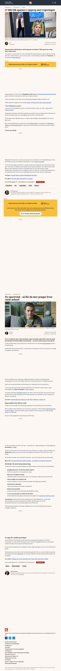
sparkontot (20, 554)
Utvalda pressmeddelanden (12, 643)
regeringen (22, 185)
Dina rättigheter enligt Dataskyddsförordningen (17, 652)
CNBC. (15, 447)
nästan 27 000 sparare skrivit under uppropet (39, 102)
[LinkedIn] (13, 638)
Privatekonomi (16, 7)
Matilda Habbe (14, 571)
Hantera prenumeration (11, 642)
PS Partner (8, 660)
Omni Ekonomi (16, 57)
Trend (24, 566)
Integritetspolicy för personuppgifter (14, 649)
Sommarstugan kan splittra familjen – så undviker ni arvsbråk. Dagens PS (31, 460)
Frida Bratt (9, 185)
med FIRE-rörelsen (22, 392)
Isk (15, 185)
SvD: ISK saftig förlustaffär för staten (22, 178)
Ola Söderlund (14, 191)
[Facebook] (6, 638)
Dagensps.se (8, 7)
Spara (23, 7)
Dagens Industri (9, 110)
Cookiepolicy (8, 651)
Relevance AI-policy (10, 654)
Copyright (7, 647)
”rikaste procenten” (39, 161)
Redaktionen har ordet (10, 658)
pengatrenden (46, 343)
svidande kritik (33, 123)
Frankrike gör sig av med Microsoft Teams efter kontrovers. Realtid (29, 559)
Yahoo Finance (30, 389)
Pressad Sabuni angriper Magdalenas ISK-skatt (24, 175)
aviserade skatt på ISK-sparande (47, 94)
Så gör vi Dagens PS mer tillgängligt (14, 661)
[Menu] (55, 3)
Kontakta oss (8, 645)
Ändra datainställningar (11, 663)
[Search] (53, 3)
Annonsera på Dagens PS (11, 656)
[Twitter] (10, 638)
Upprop (37, 185)
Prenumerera (40, 182)
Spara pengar (16, 566)
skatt (30, 185)
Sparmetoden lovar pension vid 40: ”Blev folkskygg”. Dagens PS (28, 399)
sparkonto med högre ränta (46, 496)
